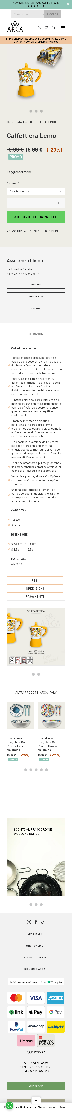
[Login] (37, 27)
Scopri (45, 38)
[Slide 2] (36, 111)
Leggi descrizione (19, 172)
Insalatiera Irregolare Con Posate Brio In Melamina (16, 743)
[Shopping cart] (51, 27)
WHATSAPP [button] (36, 296)
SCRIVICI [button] (36, 284)
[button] (63, 27)
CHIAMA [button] (36, 308)
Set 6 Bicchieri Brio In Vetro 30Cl (51, 740)
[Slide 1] (30, 111)
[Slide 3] (41, 111)
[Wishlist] (44, 27)
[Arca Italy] (15, 26)
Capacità (13, 183)
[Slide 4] (41, 769)
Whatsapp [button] (36, 1085)
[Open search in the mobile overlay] (36, 14)
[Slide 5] (46, 769)
